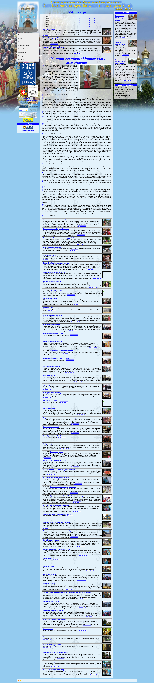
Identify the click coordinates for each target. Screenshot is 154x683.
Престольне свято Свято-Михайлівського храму (66, 496)
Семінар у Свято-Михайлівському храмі (56, 505)
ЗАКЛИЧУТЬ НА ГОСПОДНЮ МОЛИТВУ (56, 478)
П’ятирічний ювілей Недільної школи (55, 652)
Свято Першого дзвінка (51, 540)
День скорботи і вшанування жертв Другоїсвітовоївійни (62, 238)
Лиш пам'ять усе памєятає (52, 637)
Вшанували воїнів (49, 375)
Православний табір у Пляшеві (53, 610)
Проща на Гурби (48, 566)
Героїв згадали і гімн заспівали (53, 385)
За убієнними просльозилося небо (55, 619)
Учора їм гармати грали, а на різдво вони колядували (61, 418)
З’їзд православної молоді (52, 393)
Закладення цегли (56, 290)
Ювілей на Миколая (49, 408)
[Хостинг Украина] (23, 111)
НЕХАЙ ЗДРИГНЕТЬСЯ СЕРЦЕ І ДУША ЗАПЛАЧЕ (59, 470)
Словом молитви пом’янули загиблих (56, 220)
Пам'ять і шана (48, 629)
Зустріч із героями (56, 452)
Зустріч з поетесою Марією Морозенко (56, 229)
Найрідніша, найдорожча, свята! (54, 272)
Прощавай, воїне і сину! (51, 601)
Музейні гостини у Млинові (52, 645)
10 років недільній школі (120, 43)
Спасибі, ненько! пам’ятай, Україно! (55, 436)
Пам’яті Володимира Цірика (52, 38)
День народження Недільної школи (55, 247)
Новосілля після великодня (52, 341)
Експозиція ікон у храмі (51, 662)
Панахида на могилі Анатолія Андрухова (56, 522)
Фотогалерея (22, 52)
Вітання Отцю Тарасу (50, 400)
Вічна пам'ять (47, 558)
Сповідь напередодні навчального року (56, 549)
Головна (20, 35)
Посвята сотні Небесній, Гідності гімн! (63, 487)
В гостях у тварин (49, 29)
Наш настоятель (23, 42)
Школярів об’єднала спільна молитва (56, 263)
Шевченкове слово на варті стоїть (61, 350)
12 (109, 18)
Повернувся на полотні (51, 427)
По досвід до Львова (50, 298)
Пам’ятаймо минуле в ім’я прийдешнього (120, 61)
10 (99, 18)
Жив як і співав (48, 307)
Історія (20, 38)
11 (104, 18)
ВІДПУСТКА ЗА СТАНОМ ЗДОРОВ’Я (54, 460)
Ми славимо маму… (49, 255)
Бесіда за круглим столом (51, 444)
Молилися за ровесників (51, 324)
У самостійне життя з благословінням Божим (120, 18)
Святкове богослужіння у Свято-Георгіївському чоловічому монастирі (67, 592)
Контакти (21, 59)
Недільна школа (23, 45)
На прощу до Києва (49, 583)
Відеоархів (21, 56)
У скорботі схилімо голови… (52, 366)
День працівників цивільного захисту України (58, 531)
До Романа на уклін (49, 574)
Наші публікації (23, 49)
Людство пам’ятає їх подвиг (52, 315)
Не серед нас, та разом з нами (53, 333)
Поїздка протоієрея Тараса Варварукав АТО (57, 514)
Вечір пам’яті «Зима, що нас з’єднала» (56, 358)
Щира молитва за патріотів (52, 281)
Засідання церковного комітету (53, 670)
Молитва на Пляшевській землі (53, 47)
